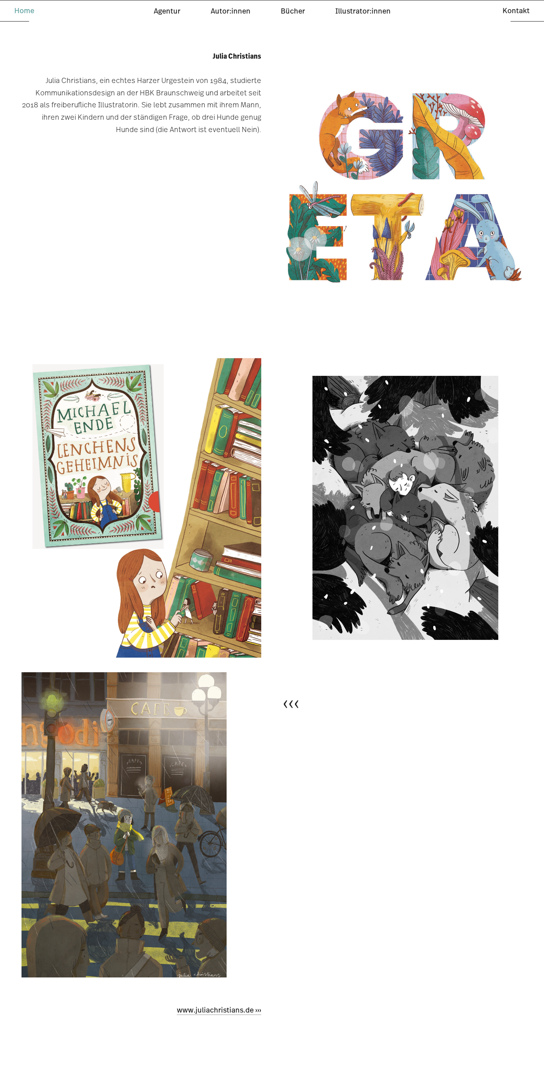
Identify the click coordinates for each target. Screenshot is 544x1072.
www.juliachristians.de (215, 1010)
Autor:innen (230, 11)
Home (24, 11)
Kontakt (516, 11)
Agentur (167, 11)
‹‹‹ (291, 703)
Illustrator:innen (363, 11)
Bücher (293, 11)
